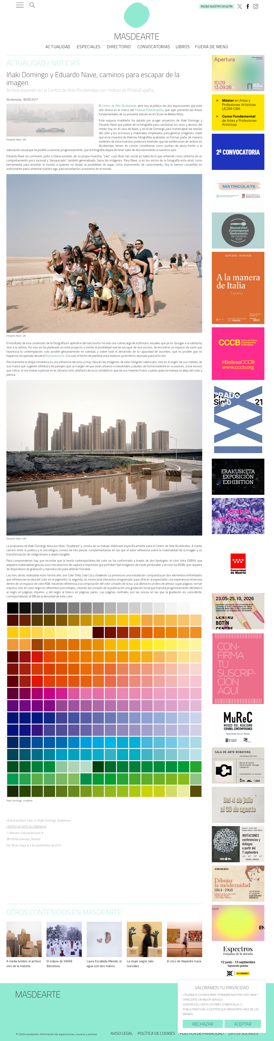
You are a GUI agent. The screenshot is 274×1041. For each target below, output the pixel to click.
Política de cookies (156, 1033)
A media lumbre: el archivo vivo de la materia (23, 963)
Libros (183, 46)
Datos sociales (243, 1033)
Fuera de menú (211, 46)
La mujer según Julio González (140, 963)
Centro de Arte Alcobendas (119, 105)
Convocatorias (153, 46)
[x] (239, 6)
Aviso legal (122, 1033)
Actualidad (58, 46)
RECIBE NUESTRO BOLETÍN (216, 6)
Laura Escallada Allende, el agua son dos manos (104, 963)
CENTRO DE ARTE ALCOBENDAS (26, 826)
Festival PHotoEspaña (149, 110)
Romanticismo (55, 355)
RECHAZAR (202, 1024)
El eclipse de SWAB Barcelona (59, 963)
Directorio (119, 46)
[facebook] (247, 6)
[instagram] (255, 6)
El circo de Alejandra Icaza (184, 961)
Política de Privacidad (202, 1033)
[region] (222, 1006)
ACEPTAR (242, 1024)
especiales (88, 46)
